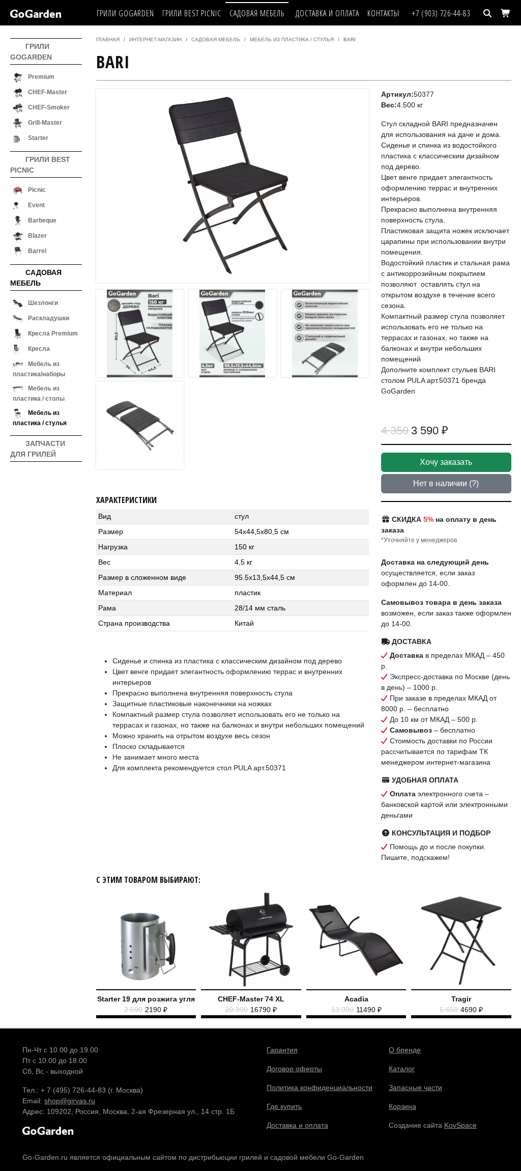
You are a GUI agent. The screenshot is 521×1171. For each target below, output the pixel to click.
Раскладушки (48, 318)
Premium (41, 76)
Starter (38, 138)
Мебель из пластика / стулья (40, 418)
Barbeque (42, 220)
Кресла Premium (53, 333)
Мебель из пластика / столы (39, 393)
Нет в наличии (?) (446, 483)
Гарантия (282, 1050)
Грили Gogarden (125, 13)
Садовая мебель (256, 13)
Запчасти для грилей (37, 448)
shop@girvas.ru (69, 1101)
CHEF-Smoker (49, 107)
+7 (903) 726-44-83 (441, 13)
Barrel (37, 251)
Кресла (39, 348)
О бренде (405, 1050)
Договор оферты (294, 1069)
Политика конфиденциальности (319, 1087)
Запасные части (415, 1087)
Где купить (284, 1106)
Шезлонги (43, 302)
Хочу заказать (446, 462)
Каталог (402, 1069)
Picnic (37, 189)
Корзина (402, 1106)
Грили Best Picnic (191, 13)
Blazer (37, 235)
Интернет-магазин (155, 39)
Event (36, 205)
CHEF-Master (47, 92)
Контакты (383, 13)
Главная (108, 39)
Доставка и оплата (327, 13)
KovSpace (460, 1125)
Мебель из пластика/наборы (39, 369)
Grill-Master (45, 122)
